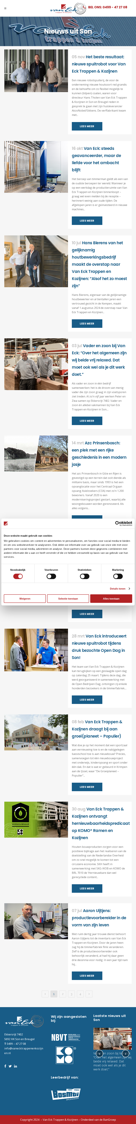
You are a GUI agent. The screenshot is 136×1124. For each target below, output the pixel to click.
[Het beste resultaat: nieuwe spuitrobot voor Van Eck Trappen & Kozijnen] (36, 70)
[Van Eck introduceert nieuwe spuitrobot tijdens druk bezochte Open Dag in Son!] (36, 650)
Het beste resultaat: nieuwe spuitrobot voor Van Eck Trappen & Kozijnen (99, 64)
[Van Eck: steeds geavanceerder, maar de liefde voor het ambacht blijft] (36, 167)
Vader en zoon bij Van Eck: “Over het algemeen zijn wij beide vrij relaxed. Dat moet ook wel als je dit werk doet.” (99, 360)
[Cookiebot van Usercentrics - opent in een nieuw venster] (117, 523)
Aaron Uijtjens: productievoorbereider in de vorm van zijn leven (99, 918)
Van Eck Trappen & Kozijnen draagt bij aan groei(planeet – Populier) (97, 729)
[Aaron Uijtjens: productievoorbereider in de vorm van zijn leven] (36, 921)
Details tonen (117, 588)
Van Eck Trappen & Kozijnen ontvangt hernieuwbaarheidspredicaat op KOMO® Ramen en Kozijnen (101, 823)
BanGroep (109, 1120)
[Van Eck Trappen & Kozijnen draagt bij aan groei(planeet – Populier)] (36, 732)
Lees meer (87, 126)
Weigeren (24, 598)
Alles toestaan (111, 598)
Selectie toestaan (68, 598)
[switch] (51, 576)
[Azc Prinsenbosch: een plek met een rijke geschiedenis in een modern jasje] (36, 454)
